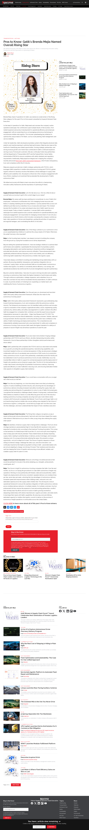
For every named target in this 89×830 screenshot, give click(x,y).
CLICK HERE (8, 503)
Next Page (16, 784)
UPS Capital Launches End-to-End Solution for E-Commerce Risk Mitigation (39, 727)
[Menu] (85, 2)
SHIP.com (26, 647)
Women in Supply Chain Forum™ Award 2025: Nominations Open (52, 576)
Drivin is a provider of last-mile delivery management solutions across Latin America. (38, 762)
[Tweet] (15, 507)
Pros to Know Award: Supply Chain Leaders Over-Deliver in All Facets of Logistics (13, 576)
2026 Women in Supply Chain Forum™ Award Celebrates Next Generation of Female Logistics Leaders (68, 67)
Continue (51, 826)
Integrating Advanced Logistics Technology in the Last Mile (33, 576)
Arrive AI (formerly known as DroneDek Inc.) (35, 633)
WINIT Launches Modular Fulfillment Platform (38, 743)
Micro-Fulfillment (25, 741)
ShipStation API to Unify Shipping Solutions (73, 576)
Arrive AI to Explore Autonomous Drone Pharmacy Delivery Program (68, 76)
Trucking (68, 573)
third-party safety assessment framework (28, 161)
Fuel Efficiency (24, 699)
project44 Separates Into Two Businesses (36, 714)
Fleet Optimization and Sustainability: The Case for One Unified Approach (68, 94)
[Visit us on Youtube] (74, 611)
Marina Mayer (10, 53)
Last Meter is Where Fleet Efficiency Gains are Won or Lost (38, 771)
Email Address (15, 536)
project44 (26, 716)
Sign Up (15, 550)
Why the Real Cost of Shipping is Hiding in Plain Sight (68, 84)
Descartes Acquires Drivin (30, 757)
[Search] (82, 2)
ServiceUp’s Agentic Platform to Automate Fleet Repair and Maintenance (39, 673)
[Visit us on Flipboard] (71, 611)
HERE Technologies (29, 773)
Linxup (25, 690)
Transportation (8, 38)
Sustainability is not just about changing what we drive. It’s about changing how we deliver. (39, 706)
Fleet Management (25, 655)
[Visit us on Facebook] (60, 611)
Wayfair (26, 662)
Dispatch (26, 704)
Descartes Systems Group (30, 759)
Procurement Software (9, 573)
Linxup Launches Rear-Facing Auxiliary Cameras (39, 688)
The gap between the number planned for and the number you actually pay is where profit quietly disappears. (38, 650)
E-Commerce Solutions (27, 641)
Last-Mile (17, 38)
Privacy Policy (34, 547)
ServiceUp (26, 676)
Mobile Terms (25, 547)
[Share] (8, 507)
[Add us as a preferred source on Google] (18, 507)
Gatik (7, 56)
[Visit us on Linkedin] (67, 611)
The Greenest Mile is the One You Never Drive (38, 702)
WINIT (25, 745)
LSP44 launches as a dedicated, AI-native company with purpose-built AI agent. (39, 718)
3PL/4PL (47, 573)
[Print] (4, 507)
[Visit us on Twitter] (64, 611)
